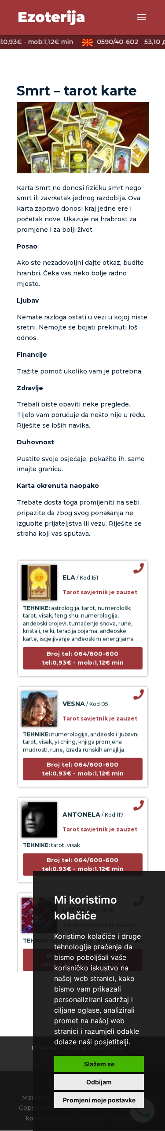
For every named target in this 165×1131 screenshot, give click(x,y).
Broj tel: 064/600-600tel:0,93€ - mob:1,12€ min (83, 654)
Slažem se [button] (99, 1064)
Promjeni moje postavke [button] (99, 1100)
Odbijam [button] (99, 1082)
